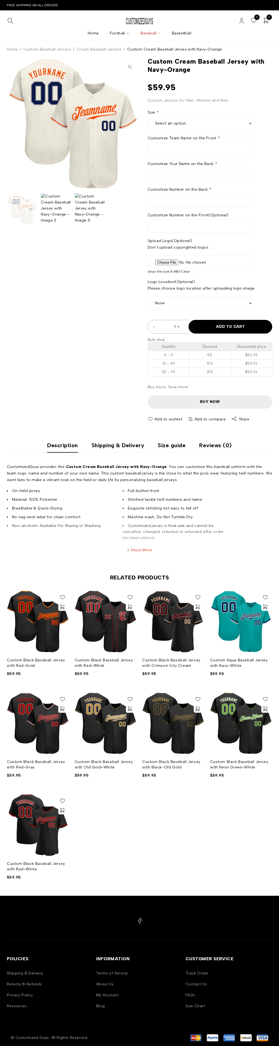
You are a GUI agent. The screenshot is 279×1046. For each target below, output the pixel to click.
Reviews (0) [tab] (215, 445)
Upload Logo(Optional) (170, 240)
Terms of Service (112, 973)
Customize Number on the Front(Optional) (188, 215)
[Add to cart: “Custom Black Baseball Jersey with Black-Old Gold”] (198, 709)
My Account (107, 995)
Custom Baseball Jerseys (47, 49)
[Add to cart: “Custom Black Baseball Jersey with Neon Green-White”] (265, 709)
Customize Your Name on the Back (182, 163)
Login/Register (241, 21)
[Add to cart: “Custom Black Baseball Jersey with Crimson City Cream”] (198, 607)
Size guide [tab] (172, 445)
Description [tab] (62, 445)
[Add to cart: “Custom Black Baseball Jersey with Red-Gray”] (62, 709)
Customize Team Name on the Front (184, 138)
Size (153, 112)
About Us (104, 984)
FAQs (190, 995)
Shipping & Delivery (25, 973)
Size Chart (195, 1006)
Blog (100, 1006)
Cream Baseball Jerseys (99, 49)
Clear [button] (185, 271)
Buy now (210, 401)
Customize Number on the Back (179, 189)
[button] (130, 66)
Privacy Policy (20, 995)
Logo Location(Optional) (171, 281)
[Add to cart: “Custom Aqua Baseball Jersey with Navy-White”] (265, 607)
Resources (17, 1006)
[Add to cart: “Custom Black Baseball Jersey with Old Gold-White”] (130, 709)
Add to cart (230, 326)
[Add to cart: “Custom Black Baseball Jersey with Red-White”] (130, 607)
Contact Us (196, 984)
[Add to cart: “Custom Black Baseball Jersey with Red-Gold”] (62, 607)
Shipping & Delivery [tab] (118, 445)
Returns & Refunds (24, 984)
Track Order (197, 973)
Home (12, 49)
